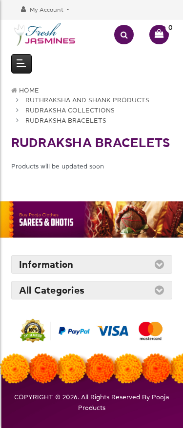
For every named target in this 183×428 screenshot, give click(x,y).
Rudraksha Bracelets (65, 120)
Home (29, 90)
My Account (46, 10)
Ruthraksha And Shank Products (87, 100)
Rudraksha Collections (70, 110)
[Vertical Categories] (21, 64)
